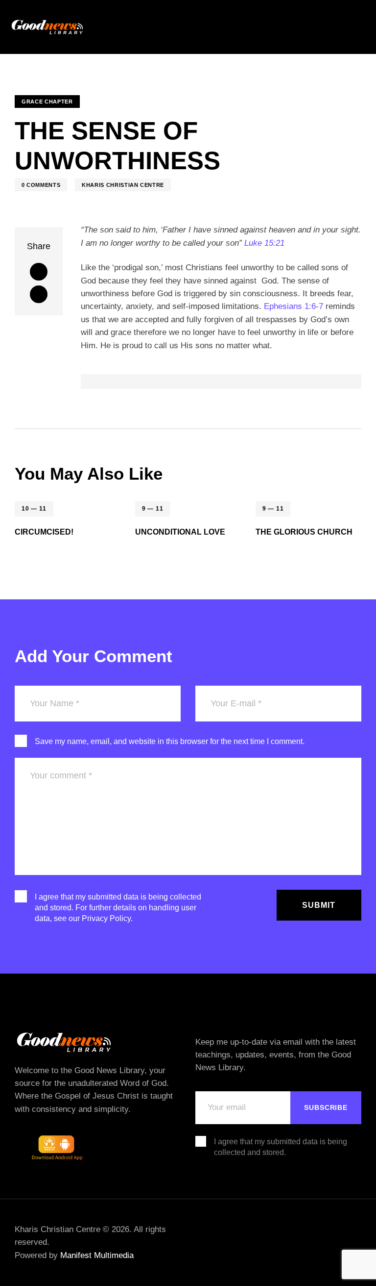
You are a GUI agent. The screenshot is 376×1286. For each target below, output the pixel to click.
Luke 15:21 (264, 243)
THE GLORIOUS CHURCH (304, 532)
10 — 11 (34, 508)
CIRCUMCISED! (44, 532)
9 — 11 (152, 508)
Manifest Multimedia (97, 1255)
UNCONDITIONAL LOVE (180, 532)
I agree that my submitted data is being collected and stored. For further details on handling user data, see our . (118, 908)
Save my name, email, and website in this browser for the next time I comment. (170, 741)
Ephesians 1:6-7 (293, 306)
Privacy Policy (106, 918)
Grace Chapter (47, 101)
